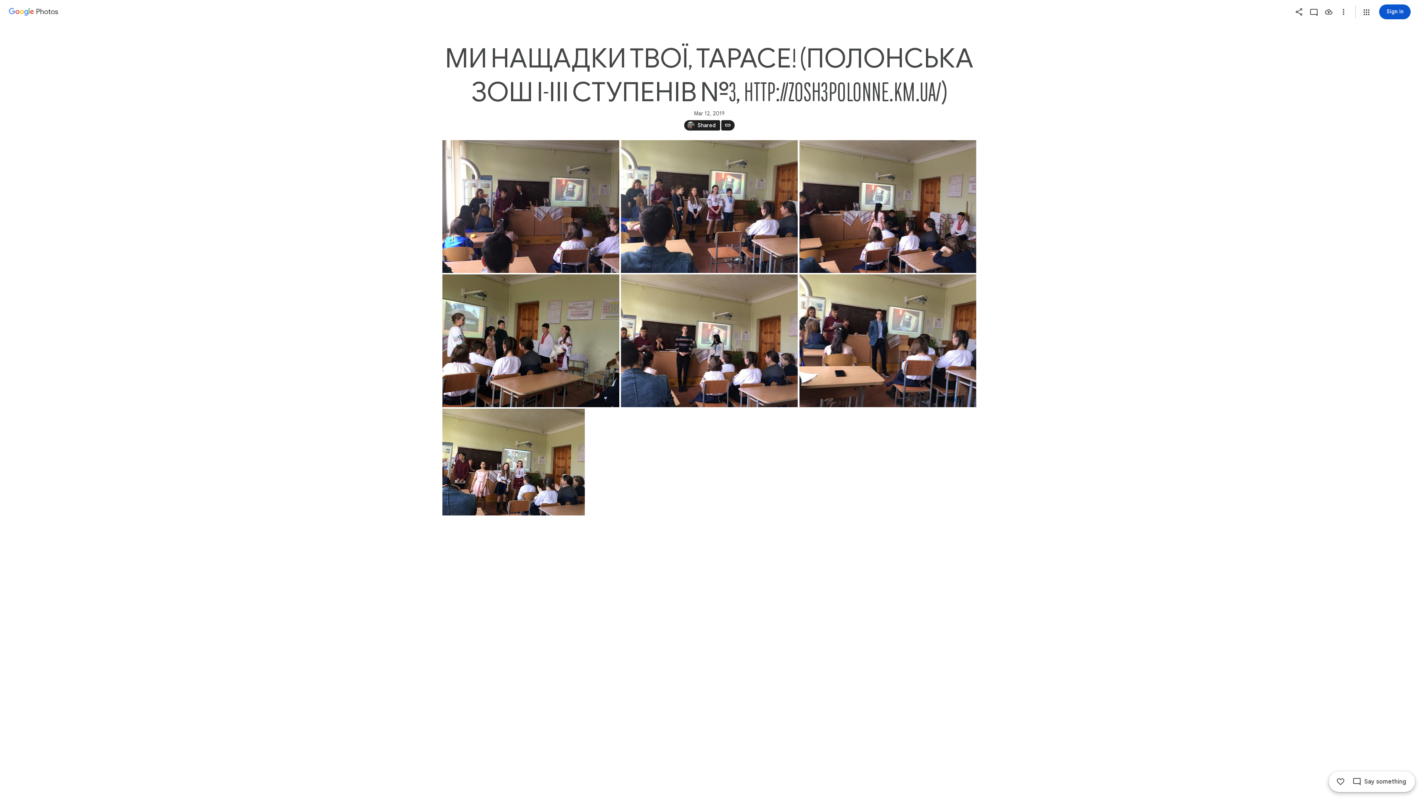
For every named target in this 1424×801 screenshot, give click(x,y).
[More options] (1343, 11)
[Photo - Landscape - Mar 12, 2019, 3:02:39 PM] (887, 340)
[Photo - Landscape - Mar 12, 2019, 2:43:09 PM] (530, 206)
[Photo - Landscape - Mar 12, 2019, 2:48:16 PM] (887, 206)
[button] (1366, 12)
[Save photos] (1328, 11)
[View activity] (1313, 11)
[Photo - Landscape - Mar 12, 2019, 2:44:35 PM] (709, 206)
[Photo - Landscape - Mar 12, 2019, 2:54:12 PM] (530, 340)
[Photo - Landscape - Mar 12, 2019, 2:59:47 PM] (709, 340)
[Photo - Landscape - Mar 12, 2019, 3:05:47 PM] (513, 462)
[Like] (1340, 781)
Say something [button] (1385, 781)
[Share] (1299, 11)
